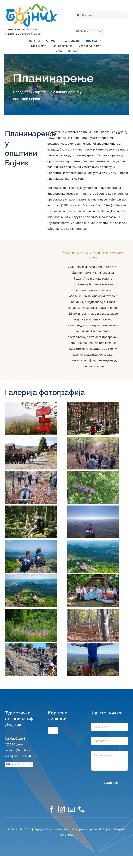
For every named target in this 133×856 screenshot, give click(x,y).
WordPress (66, 834)
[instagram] (61, 809)
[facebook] (51, 809)
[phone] (81, 809)
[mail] (71, 809)
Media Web (63, 829)
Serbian (84, 31)
